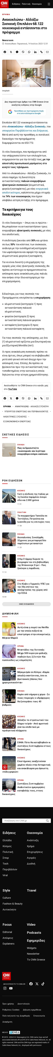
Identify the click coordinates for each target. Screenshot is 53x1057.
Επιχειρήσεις (35, 851)
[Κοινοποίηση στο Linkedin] (35, 52)
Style (6, 890)
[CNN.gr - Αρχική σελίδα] (6, 976)
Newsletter (33, 953)
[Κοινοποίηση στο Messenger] (17, 52)
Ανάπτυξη (32, 840)
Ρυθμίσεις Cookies (10, 1010)
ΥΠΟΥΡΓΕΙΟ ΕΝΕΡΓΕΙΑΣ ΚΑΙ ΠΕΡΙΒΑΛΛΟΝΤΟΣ (26, 411)
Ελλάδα (7, 840)
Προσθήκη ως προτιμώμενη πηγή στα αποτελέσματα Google (28, 112)
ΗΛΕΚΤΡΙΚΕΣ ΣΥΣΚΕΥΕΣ (15, 416)
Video (31, 925)
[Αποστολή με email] (47, 52)
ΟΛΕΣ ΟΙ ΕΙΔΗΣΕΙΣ (26, 604)
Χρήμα (30, 846)
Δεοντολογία (23, 1004)
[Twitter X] (37, 983)
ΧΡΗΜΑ (6, 14)
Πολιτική (26, 4)
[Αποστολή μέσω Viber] (23, 52)
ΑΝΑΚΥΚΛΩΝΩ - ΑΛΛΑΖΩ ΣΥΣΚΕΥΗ (32, 406)
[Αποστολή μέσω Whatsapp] (29, 52)
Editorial (7, 932)
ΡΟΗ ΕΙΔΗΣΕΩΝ (12, 480)
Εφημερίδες (36, 940)
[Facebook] (31, 983)
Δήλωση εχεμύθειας (32, 1010)
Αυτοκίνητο (9, 909)
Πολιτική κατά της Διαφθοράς (16, 1016)
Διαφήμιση (7, 1022)
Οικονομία (37, 4)
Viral (5, 875)
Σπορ (6, 857)
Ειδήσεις (16, 4)
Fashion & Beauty (12, 903)
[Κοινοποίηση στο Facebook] (5, 52)
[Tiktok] (43, 983)
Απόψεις (8, 937)
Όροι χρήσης (8, 1004)
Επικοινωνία (39, 1016)
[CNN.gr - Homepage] (4, 4)
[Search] (47, 821)
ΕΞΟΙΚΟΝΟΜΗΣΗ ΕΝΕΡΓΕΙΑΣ (17, 421)
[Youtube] (11, 988)
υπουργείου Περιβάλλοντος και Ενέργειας (25, 130)
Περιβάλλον (10, 869)
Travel (31, 890)
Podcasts (34, 933)
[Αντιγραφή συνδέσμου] (41, 52)
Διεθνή (31, 863)
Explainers (8, 943)
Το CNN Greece (36, 959)
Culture (7, 897)
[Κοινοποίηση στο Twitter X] (11, 52)
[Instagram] (5, 988)
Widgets (31, 948)
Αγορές (31, 857)
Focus (7, 925)
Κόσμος (7, 846)
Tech (5, 863)
